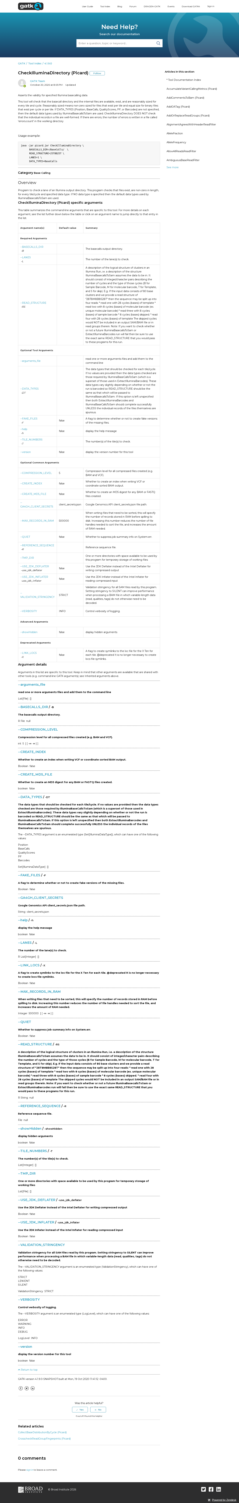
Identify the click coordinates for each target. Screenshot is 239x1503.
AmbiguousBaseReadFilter (183, 160)
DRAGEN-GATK (152, 6)
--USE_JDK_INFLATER (34, 576)
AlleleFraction (175, 133)
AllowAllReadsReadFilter (181, 151)
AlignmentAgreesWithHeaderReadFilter (191, 124)
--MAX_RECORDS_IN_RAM (37, 520)
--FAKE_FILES (28, 418)
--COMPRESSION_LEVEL (36, 473)
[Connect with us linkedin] (218, 1489)
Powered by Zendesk (224, 1499)
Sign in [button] (210, 6)
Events (171, 6)
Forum (132, 6)
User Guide (87, 6)
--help (23, 429)
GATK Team (37, 81)
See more (173, 167)
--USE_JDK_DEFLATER (34, 566)
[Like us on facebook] (211, 1489)
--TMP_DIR (27, 557)
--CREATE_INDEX (31, 483)
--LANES (25, 257)
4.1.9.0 (48, 63)
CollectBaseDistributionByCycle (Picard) (42, 1432)
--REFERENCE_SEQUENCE (37, 545)
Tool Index (105, 6)
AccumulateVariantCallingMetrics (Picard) (192, 88)
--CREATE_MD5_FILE (33, 494)
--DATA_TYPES (29, 388)
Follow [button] (97, 73)
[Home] (30, 6)
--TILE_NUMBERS (31, 439)
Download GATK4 (191, 6)
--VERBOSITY (28, 611)
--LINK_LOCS (28, 653)
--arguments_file (30, 361)
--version (25, 452)
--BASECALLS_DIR (31, 246)
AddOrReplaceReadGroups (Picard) (188, 115)
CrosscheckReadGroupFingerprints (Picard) (44, 1438)
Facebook (20, 1390)
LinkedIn (32, 1390)
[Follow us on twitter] (203, 1489)
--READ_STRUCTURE (33, 302)
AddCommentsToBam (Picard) (185, 97)
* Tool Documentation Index (184, 79)
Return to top (29, 1369)
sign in (29, 1469)
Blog (119, 6)
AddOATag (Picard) (178, 106)
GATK (21, 63)
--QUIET (25, 536)
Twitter (26, 1390)
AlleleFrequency (176, 142)
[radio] (80, 1409)
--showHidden (28, 632)
